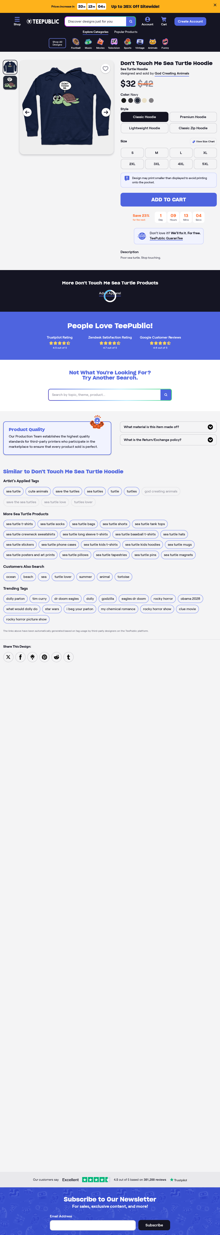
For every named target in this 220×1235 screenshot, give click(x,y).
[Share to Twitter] (8, 657)
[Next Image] (106, 112)
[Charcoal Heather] (130, 100)
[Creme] (144, 100)
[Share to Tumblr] (68, 657)
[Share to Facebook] (20, 657)
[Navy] (137, 100)
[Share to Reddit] (56, 657)
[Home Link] (43, 21)
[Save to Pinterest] (44, 657)
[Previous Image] (27, 112)
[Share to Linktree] (32, 657)
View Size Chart (205, 141)
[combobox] (95, 21)
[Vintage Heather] (151, 100)
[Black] (123, 100)
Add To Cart (168, 199)
